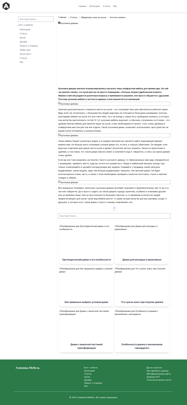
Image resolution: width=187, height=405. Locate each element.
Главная (62, 17)
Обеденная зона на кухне (93, 17)
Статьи (73, 17)
